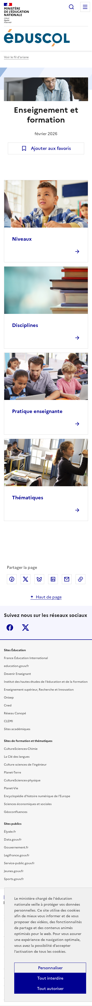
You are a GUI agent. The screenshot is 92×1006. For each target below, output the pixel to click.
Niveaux (22, 239)
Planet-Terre (12, 772)
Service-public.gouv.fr (19, 863)
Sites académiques (17, 729)
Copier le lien (80, 579)
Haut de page (49, 597)
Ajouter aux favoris (51, 148)
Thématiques (27, 497)
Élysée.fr (10, 831)
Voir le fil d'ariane (16, 57)
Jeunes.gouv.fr (14, 871)
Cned (8, 705)
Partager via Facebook (12, 579)
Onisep (9, 697)
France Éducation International (26, 658)
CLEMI (8, 721)
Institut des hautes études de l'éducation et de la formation (46, 682)
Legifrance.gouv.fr (16, 855)
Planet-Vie (11, 788)
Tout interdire (50, 978)
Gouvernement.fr (16, 847)
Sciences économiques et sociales (28, 804)
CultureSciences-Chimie (21, 749)
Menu (85, 7)
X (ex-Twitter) (25, 627)
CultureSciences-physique (22, 780)
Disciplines (25, 325)
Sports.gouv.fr (14, 879)
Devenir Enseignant (17, 674)
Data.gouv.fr (13, 839)
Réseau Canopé (15, 713)
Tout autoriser (50, 988)
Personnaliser (50, 968)
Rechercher (71, 7)
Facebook (10, 627)
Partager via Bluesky (39, 579)
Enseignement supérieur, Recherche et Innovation (39, 689)
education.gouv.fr (16, 666)
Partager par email (67, 579)
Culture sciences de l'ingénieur (25, 764)
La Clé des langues (16, 756)
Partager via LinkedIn (53, 579)
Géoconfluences (15, 812)
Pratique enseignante (37, 411)
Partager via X (25, 579)
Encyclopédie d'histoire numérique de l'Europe (37, 796)
